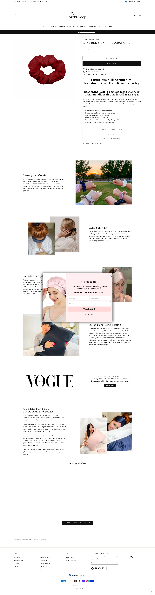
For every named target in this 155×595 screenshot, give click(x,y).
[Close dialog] (110, 275)
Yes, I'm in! (89, 309)
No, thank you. (89, 314)
